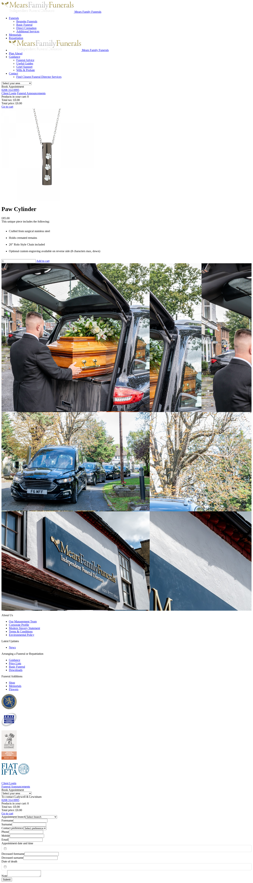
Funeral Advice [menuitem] (25, 60)
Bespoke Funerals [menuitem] (26, 21)
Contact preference (12, 828)
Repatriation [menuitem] (16, 38)
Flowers (13, 689)
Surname (6, 824)
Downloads (15, 670)
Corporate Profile (19, 624)
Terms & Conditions (21, 631)
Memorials (15, 686)
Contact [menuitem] (13, 73)
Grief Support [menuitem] (24, 66)
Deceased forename (12, 853)
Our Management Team (23, 621)
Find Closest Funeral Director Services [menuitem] (38, 76)
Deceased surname (12, 857)
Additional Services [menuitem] (27, 31)
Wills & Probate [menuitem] (25, 70)
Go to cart (7, 106)
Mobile (5, 835)
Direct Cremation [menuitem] (26, 28)
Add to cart (42, 261)
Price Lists (15, 663)
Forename (7, 820)
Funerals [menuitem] (14, 18)
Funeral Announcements (31, 93)
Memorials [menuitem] (15, 34)
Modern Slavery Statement (24, 628)
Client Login (8, 93)
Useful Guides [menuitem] (24, 63)
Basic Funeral (17, 666)
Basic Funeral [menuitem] (24, 24)
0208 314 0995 (10, 90)
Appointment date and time (17, 843)
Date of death (9, 861)
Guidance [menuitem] (14, 56)
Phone (5, 831)
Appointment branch (13, 816)
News (12, 647)
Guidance (14, 660)
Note (4, 875)
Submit (7, 879)
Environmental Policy (21, 634)
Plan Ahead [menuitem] (15, 53)
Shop (12, 682)
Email (4, 839)
